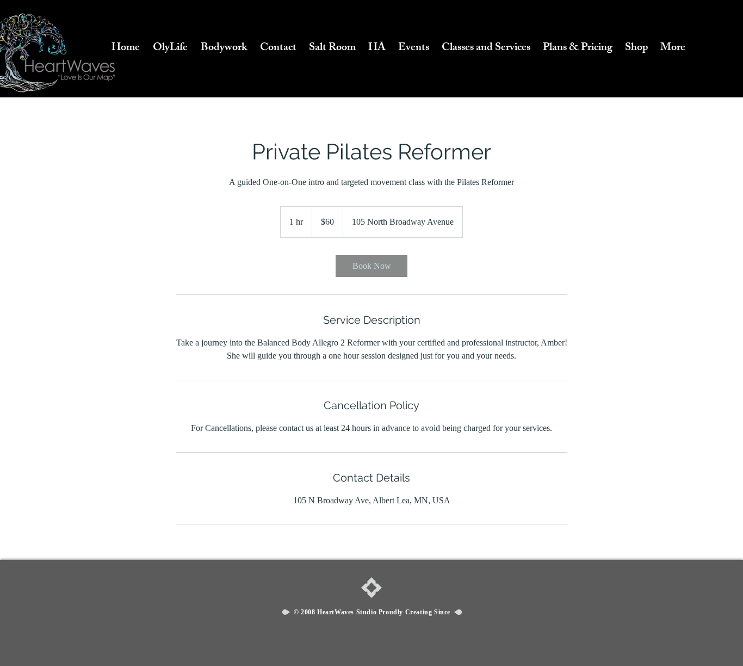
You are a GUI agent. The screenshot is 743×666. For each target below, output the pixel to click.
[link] (371, 266)
